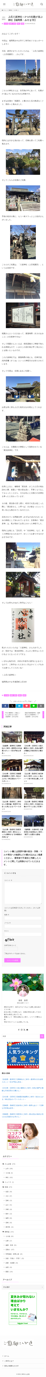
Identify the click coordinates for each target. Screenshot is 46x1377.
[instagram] (22, 1030)
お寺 (9, 1168)
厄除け (10, 1249)
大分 (9, 1196)
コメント (8, 880)
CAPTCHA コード (10, 945)
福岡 (22, 23)
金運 (9, 1267)
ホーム (6, 1356)
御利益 (9, 1232)
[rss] (24, 1030)
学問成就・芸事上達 (14, 1254)
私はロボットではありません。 (16, 953)
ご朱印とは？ (9, 1361)
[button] (5, 706)
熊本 (9, 1214)
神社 (18, 23)
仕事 (9, 1241)
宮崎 (9, 1200)
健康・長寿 (13, 23)
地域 (8, 1187)
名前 (6, 915)
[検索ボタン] (41, 4)
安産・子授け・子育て (15, 1258)
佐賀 (9, 1191)
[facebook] (19, 1030)
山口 (9, 1205)
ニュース (9, 1182)
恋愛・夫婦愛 (12, 1263)
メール (7, 923)
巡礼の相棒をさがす (11, 1366)
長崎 (9, 1222)
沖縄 (9, 1209)
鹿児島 (9, 1227)
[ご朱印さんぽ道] (23, 4)
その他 (6, 23)
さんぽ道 (10, 1164)
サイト (6, 931)
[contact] (27, 1030)
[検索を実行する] (42, 1036)
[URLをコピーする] (40, 706)
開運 (9, 1272)
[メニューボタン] (4, 4)
